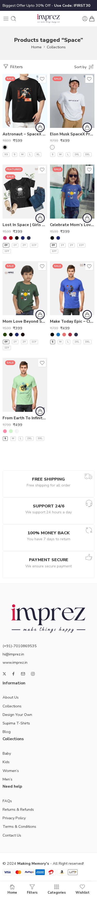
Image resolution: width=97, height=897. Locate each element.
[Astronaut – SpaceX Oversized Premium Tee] (25, 101)
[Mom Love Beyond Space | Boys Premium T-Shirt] (25, 288)
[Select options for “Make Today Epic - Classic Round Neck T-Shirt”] (87, 314)
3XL (87, 154)
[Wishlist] (42, 79)
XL (38, 154)
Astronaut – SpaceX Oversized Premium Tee (25, 134)
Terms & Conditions (19, 826)
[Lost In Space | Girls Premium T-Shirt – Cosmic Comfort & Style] (25, 192)
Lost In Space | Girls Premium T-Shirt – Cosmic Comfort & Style (25, 224)
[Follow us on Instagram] (33, 673)
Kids (6, 761)
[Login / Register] (85, 19)
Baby (7, 753)
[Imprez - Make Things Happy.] (48, 18)
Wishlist (82, 892)
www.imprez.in (15, 662)
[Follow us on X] (4, 674)
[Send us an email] (23, 673)
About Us (11, 697)
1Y (15, 245)
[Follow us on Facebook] (13, 674)
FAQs (7, 800)
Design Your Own (17, 714)
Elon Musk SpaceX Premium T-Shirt (72, 134)
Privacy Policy (14, 818)
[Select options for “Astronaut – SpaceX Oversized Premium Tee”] (40, 127)
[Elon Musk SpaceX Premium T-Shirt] (72, 101)
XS (6, 154)
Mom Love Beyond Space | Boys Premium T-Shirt (25, 321)
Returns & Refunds (18, 809)
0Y (6, 245)
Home (36, 47)
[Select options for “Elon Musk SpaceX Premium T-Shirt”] (87, 127)
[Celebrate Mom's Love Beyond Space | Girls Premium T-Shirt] (72, 192)
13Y (6, 251)
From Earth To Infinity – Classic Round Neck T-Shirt (25, 418)
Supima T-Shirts (16, 723)
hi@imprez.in (13, 654)
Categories (57, 892)
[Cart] (91, 19)
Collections (56, 47)
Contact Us (12, 835)
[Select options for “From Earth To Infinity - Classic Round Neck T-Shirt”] (40, 411)
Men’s (7, 779)
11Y (34, 245)
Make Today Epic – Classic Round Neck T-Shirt (72, 321)
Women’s (11, 770)
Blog (7, 731)
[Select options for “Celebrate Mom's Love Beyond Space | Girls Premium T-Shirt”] (87, 218)
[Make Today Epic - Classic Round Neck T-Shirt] (72, 288)
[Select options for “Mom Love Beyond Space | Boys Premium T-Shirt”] (40, 314)
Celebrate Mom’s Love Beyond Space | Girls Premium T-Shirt (72, 224)
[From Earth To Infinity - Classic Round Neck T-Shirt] (25, 385)
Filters (16, 67)
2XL (76, 154)
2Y (24, 245)
